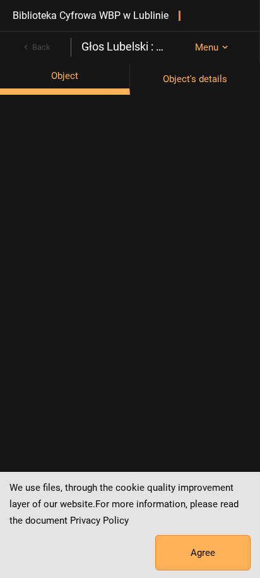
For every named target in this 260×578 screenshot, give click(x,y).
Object (64, 75)
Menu (206, 47)
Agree (203, 552)
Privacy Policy (99, 520)
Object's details (195, 79)
